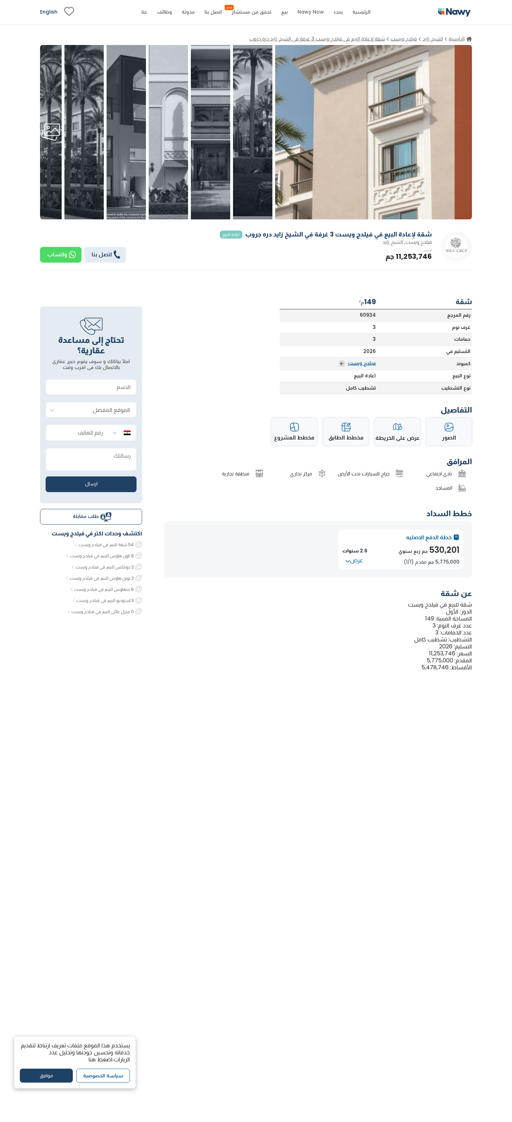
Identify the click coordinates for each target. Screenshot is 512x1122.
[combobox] (98, 410)
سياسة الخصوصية (103, 1075)
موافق (46, 1075)
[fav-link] (69, 12)
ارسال (91, 484)
